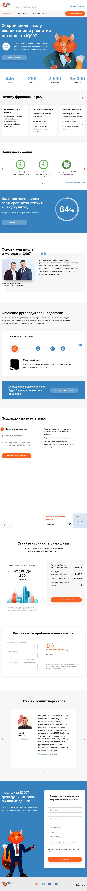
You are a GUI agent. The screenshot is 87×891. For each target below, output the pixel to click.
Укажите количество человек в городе (17, 642)
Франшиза (24, 3)
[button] (77, 98)
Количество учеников (29, 662)
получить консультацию (16, 456)
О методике (22, 13)
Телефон (50, 815)
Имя (49, 806)
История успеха (40, 13)
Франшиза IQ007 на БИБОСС (75, 183)
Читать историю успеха (47, 754)
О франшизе (7, 13)
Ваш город (51, 832)
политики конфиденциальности (62, 844)
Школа (16, 3)
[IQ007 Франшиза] (6, 5)
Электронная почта (53, 823)
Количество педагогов (12, 662)
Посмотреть (14, 222)
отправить (65, 859)
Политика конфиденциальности (19, 885)
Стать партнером (75, 13)
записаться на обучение (64, 390)
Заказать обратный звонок (77, 6)
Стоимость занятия (11, 651)
